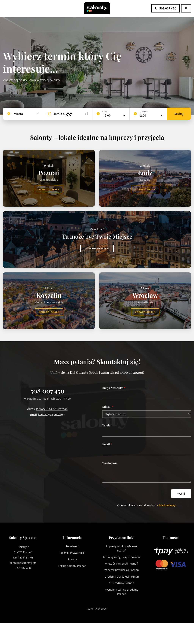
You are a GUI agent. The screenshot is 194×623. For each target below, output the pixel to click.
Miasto (107, 406)
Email (107, 444)
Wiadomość (109, 463)
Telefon (107, 425)
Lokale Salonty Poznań (72, 566)
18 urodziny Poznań (121, 583)
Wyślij (181, 493)
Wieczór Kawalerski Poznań (121, 570)
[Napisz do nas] (186, 8)
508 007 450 (47, 390)
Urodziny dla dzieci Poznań (122, 576)
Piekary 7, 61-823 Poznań (52, 409)
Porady (72, 559)
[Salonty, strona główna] (97, 8)
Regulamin (72, 546)
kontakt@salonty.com (51, 414)
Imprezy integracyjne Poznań (121, 557)
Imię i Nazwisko (113, 388)
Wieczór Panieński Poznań (121, 563)
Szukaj (178, 114)
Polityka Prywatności (72, 553)
